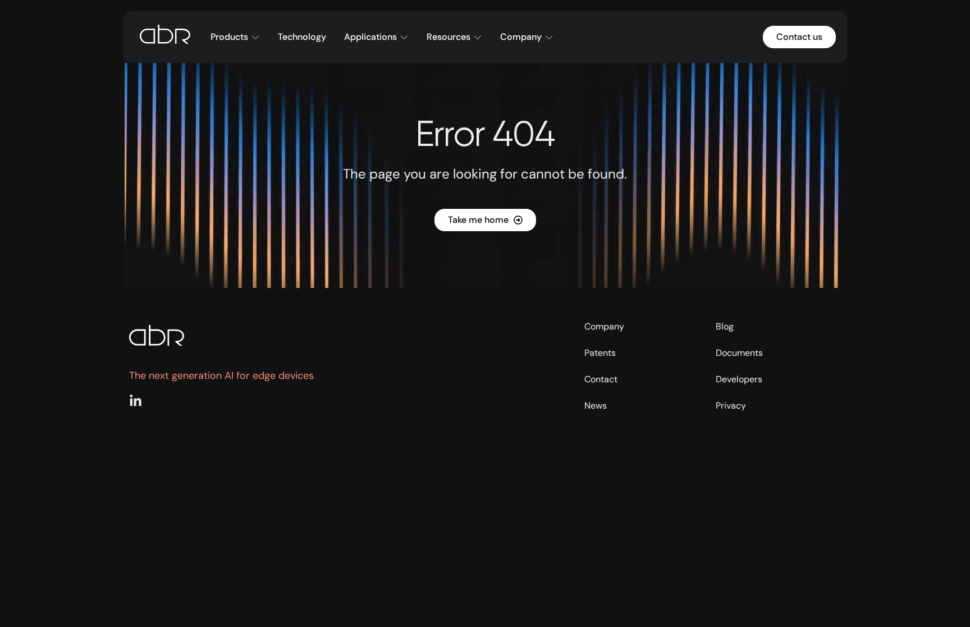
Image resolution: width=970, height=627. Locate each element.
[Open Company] (549, 37)
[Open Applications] (404, 37)
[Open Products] (255, 37)
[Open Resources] (477, 37)
